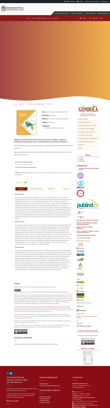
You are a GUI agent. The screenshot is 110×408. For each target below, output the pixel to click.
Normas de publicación (84, 122)
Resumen (21, 189)
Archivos (21, 104)
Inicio (28, 18)
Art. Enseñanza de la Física (85, 135)
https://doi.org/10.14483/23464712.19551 (56, 112)
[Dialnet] (80, 248)
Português (82, 161)
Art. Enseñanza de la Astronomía (87, 125)
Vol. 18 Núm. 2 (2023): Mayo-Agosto (35, 104)
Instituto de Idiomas (103, 13)
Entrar (101, 18)
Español (81, 159)
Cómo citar (66, 189)
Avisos (49, 18)
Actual (33, 18)
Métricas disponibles (36, 189)
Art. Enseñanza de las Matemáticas (88, 138)
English (81, 158)
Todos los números (41, 18)
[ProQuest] (80, 217)
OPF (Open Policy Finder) (84, 326)
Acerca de (55, 18)
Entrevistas (81, 145)
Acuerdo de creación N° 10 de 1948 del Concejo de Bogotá (21, 393)
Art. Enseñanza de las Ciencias (86, 132)
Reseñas (80, 148)
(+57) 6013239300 (78, 401)
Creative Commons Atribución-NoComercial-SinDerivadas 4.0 (53, 292)
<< (14, 341)
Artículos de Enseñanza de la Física (54, 128)
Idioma (85, 18)
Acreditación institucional (61, 13)
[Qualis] (80, 184)
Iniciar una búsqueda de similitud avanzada (35, 344)
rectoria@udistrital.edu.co (78, 387)
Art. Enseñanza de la (84, 128)
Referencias (51, 189)
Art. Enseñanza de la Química (86, 141)
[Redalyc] (80, 193)
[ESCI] (80, 175)
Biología (92, 128)
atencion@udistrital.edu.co (86, 405)
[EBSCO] (80, 212)
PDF (19, 182)
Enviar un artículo (83, 119)
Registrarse (95, 18)
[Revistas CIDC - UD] (79, 18)
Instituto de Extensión (77, 13)
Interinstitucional (90, 13)
